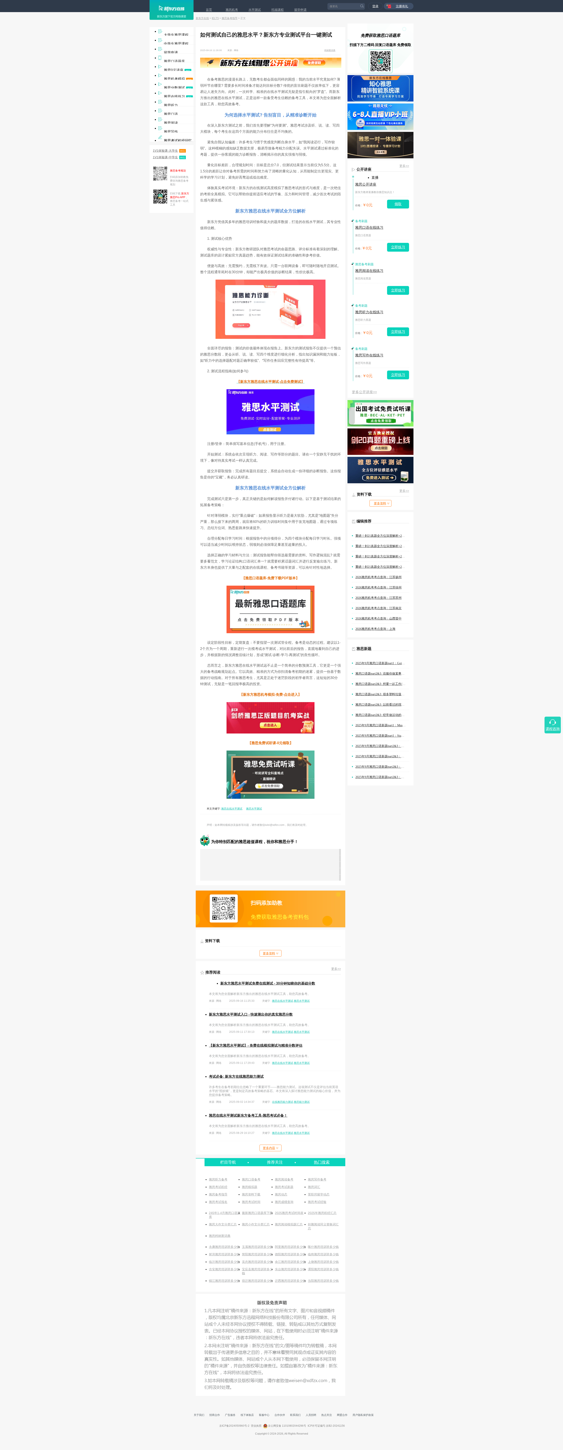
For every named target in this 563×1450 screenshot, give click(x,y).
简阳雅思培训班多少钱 (257, 1254)
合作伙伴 (279, 1415)
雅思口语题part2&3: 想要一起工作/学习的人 (382, 684)
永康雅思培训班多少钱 (224, 1247)
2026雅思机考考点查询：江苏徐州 (378, 587)
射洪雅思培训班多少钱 (224, 1254)
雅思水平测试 (254, 808)
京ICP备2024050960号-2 (234, 1425)
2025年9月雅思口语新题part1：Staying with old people (382, 735)
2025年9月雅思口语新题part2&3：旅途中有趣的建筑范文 (382, 777)
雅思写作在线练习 (369, 355)
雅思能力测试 (302, 1101)
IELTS (215, 18)
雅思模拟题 (249, 1187)
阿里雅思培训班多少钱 (290, 1247)
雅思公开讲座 (365, 184)
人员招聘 (311, 1415)
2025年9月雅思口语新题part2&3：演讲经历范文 (382, 756)
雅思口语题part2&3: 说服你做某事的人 (381, 673)
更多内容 (269, 1148)
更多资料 (269, 953)
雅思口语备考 (251, 1179)
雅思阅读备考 (284, 1179)
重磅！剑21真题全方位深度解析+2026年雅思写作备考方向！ (382, 556)
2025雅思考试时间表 (289, 1213)
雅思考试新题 (284, 1187)
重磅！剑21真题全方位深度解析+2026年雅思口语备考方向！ (382, 546)
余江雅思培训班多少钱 (290, 1262)
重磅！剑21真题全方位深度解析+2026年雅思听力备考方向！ (382, 566)
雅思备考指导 (230, 18)
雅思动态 (281, 1194)
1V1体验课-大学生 (169, 150)
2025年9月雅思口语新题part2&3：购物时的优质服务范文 (382, 746)
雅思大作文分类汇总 (223, 1224)
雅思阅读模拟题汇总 (289, 1224)
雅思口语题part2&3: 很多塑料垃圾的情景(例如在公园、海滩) (382, 694)
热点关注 (326, 1415)
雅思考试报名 (218, 1202)
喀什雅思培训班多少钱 (323, 1247)
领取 (398, 204)
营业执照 (256, 1425)
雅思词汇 (314, 1187)
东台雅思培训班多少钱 (290, 1269)
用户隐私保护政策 (363, 1415)
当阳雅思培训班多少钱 (323, 1280)
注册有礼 (402, 6)
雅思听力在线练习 (369, 312)
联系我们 (295, 1415)
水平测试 (255, 9)
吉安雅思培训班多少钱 (224, 1269)
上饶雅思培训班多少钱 (323, 1262)
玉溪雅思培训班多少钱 (257, 1247)
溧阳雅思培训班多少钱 (323, 1269)
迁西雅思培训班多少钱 (290, 1280)
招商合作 (214, 1415)
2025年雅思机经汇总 (322, 1213)
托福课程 (277, 9)
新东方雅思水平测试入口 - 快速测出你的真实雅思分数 (251, 1014)
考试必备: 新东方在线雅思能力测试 (236, 1076)
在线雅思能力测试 (282, 1101)
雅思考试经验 (317, 1202)
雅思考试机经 (218, 1187)
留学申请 (300, 9)
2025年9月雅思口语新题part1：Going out (382, 663)
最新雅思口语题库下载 (257, 1213)
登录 (375, 6)
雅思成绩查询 (284, 1202)
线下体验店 (247, 1415)
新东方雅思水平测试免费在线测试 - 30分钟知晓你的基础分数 (267, 983)
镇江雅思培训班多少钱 (224, 1280)
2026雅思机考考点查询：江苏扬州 (378, 577)
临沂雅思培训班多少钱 (224, 1262)
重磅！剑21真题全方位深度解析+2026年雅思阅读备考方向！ (382, 535)
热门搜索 (322, 1162)
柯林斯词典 (329, 50)
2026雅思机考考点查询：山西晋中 (378, 618)
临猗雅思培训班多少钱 (323, 1254)
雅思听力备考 (218, 1179)
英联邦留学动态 (318, 1194)
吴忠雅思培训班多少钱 (257, 1262)
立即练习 (398, 247)
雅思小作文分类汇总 (256, 1224)
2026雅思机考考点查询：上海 (375, 629)
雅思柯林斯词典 (219, 1236)
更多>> (336, 968)
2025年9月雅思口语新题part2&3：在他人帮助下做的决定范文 (382, 766)
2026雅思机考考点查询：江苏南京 (378, 608)
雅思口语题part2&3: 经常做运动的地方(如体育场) (382, 715)
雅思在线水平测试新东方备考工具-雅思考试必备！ (248, 1115)
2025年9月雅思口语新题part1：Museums (382, 725)
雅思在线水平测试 (231, 808)
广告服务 (230, 1415)
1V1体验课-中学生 (169, 157)
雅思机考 (232, 9)
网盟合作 (342, 1415)
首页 (209, 9)
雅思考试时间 (251, 1202)
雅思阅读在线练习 (369, 271)
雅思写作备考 (317, 1179)
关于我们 (199, 1415)
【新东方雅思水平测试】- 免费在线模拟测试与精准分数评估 (255, 1045)
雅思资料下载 (251, 1194)
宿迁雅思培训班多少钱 (257, 1280)
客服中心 (264, 1415)
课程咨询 (553, 729)
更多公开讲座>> (364, 392)
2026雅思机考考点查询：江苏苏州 (378, 598)
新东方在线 (202, 18)
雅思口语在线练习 (369, 227)
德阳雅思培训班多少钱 (290, 1254)
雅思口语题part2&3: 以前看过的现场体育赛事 (382, 704)
